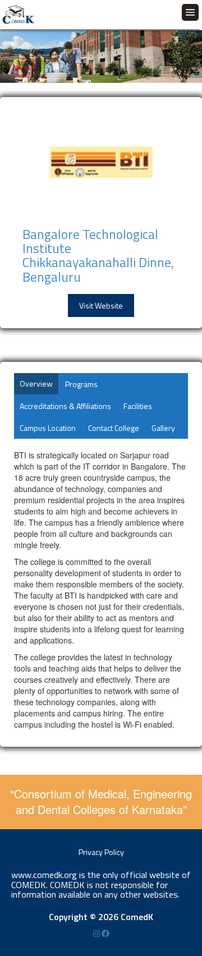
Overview (36, 383)
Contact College (113, 428)
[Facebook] (105, 933)
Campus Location (48, 428)
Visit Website (101, 305)
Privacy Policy (101, 852)
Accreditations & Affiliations (65, 406)
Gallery (163, 428)
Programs (81, 384)
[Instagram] (97, 933)
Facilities (137, 406)
